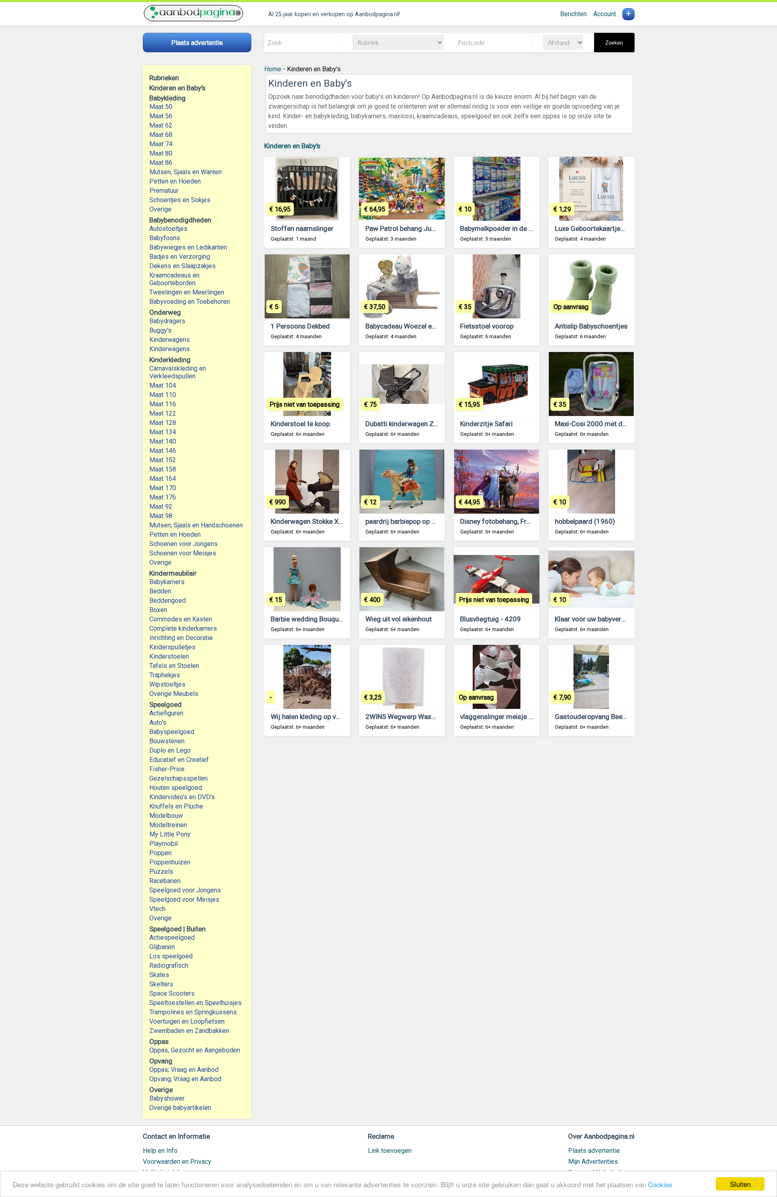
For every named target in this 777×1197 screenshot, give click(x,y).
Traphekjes (164, 675)
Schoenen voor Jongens (183, 544)
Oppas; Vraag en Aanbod (184, 1069)
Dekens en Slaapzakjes (182, 266)
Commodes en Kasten (180, 619)
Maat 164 (162, 478)
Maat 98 (160, 516)
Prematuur (163, 190)
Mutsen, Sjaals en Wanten (185, 172)
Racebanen (164, 881)
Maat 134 (162, 432)
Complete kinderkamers (183, 628)
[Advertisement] (449, 842)
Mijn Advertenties (593, 1161)
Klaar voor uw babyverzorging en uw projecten (625, 619)
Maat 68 (160, 135)
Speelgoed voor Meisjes (184, 899)
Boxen (158, 610)
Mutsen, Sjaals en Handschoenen (196, 525)
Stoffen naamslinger (302, 228)
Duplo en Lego (170, 750)
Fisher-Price (167, 769)
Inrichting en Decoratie (181, 638)
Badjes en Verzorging (179, 256)
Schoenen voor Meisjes (182, 553)
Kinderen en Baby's (292, 146)
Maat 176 (162, 497)
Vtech (157, 909)
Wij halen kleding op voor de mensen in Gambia (342, 717)
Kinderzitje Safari (486, 424)
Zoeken (614, 43)
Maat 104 (162, 385)
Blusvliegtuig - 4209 (490, 619)
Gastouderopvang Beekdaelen (600, 717)
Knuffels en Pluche (176, 806)
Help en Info (160, 1150)
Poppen (160, 853)
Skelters (161, 984)
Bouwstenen (167, 741)
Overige (160, 209)
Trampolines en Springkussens (193, 1012)
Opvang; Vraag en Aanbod (185, 1079)
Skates (159, 975)
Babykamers (167, 582)
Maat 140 (162, 441)
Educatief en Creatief (179, 760)
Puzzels (161, 871)
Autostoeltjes (168, 229)
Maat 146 (162, 450)
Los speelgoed (171, 956)
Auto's (157, 722)
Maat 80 (160, 153)
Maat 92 (160, 506)
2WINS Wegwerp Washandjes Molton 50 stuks (436, 717)
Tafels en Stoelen (174, 666)
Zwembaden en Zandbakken (189, 1031)
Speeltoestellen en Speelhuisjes (195, 1003)
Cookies (660, 1184)
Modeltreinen (168, 825)
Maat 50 (160, 107)
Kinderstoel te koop (300, 424)
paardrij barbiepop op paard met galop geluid (433, 521)
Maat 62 (160, 125)
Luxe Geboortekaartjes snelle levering (612, 228)
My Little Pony (170, 834)
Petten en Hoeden (175, 181)
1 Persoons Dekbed (300, 326)
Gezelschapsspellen (178, 778)
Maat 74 (160, 144)
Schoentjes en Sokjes (179, 200)
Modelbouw (166, 815)
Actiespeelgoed (172, 937)
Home (272, 69)
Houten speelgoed (175, 788)
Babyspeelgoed (171, 732)
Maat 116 (162, 404)
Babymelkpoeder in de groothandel (513, 228)
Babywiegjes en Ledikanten (188, 247)
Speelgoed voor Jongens (185, 890)
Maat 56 (160, 116)
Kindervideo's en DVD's (182, 797)
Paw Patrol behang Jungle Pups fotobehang (431, 228)
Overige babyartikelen (180, 1108)
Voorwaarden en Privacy (177, 1161)
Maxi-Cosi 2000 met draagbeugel (605, 424)
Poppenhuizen (169, 862)
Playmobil (163, 843)
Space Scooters (172, 993)
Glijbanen (162, 947)
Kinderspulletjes (172, 647)
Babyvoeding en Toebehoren (189, 301)
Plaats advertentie (594, 1150)
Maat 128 (162, 423)
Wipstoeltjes (167, 684)
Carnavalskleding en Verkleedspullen (177, 372)
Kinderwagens (169, 340)
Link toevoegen (390, 1150)
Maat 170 (162, 488)
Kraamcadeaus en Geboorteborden (174, 279)
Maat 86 (160, 162)
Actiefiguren (166, 713)
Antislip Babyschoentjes (591, 326)
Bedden (160, 591)
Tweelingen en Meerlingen (186, 292)
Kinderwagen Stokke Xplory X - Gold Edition (337, 521)
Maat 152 (162, 460)
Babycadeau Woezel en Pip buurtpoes (422, 326)
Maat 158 (162, 469)
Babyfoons (164, 238)
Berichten (573, 14)
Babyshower (167, 1098)
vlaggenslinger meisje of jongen (509, 717)
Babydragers (167, 321)
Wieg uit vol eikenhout (398, 619)
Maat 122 (162, 413)
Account (604, 14)
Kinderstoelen (169, 656)
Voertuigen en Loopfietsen (187, 1021)
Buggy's (160, 330)
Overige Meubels (173, 694)
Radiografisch (168, 965)
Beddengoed (167, 600)
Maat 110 (162, 395)
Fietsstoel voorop (487, 326)
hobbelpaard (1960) (585, 521)
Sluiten (740, 1184)
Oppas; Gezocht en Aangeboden (194, 1050)
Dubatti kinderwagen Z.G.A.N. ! (411, 424)
